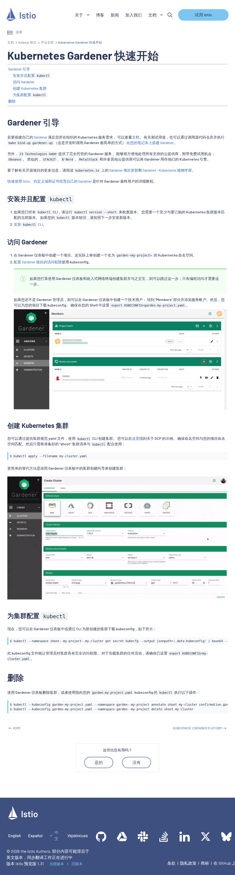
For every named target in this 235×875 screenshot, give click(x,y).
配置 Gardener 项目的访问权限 (38, 262)
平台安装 (47, 42)
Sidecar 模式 (27, 42)
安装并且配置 (31, 75)
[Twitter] (206, 837)
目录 (18, 32)
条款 (171, 863)
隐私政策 (188, 863)
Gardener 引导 (19, 69)
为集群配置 (29, 94)
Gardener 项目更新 (123, 170)
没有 (136, 762)
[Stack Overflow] (164, 837)
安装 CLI (28, 224)
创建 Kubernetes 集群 (30, 88)
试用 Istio (203, 14)
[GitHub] (101, 837)
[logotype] (22, 818)
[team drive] (122, 837)
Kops (16, 728)
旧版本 (77, 863)
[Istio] (21, 15)
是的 (99, 762)
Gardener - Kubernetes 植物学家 (167, 170)
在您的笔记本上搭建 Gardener (150, 142)
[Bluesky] (226, 837)
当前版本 (56, 863)
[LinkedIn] (185, 837)
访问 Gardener (23, 82)
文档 (10, 42)
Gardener (40, 137)
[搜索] (170, 15)
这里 (135, 438)
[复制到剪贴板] (222, 454)
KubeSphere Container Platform (197, 728)
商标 (205, 863)
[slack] (143, 837)
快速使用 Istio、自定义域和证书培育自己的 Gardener (49, 181)
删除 (12, 101)
